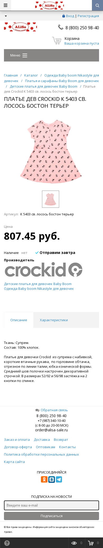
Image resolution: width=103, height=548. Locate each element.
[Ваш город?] (5, 15)
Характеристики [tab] (54, 320)
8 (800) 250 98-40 (82, 28)
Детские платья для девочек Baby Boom (38, 283)
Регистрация (88, 15)
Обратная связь (54, 410)
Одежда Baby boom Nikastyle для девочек (39, 288)
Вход (70, 15)
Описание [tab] (18, 320)
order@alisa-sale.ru (51, 429)
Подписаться (52, 515)
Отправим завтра (57, 252)
